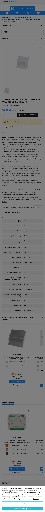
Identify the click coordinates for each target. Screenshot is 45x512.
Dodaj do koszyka (27, 115)
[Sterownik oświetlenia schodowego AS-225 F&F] (7, 362)
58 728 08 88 (12, 2)
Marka (16, 105)
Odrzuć (22, 503)
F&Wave (4, 202)
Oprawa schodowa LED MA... (19, 453)
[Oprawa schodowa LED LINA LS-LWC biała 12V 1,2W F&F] (38, 370)
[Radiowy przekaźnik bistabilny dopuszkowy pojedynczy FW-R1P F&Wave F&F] (7, 366)
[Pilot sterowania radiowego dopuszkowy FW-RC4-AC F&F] (38, 366)
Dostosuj (36, 499)
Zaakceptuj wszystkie (22, 509)
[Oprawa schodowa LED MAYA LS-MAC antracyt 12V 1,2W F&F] (7, 453)
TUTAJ (38, 207)
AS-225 (13, 197)
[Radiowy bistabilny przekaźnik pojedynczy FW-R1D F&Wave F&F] (38, 445)
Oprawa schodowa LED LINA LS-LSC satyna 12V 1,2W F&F (17, 358)
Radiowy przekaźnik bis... (18, 366)
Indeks (4, 105)
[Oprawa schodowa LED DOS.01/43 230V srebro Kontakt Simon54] (7, 449)
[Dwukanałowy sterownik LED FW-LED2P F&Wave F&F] (38, 449)
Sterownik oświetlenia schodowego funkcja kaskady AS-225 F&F (17, 442)
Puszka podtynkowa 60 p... (19, 445)
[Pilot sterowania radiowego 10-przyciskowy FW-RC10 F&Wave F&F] (38, 453)
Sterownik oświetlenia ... (18, 362)
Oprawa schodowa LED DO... (19, 449)
